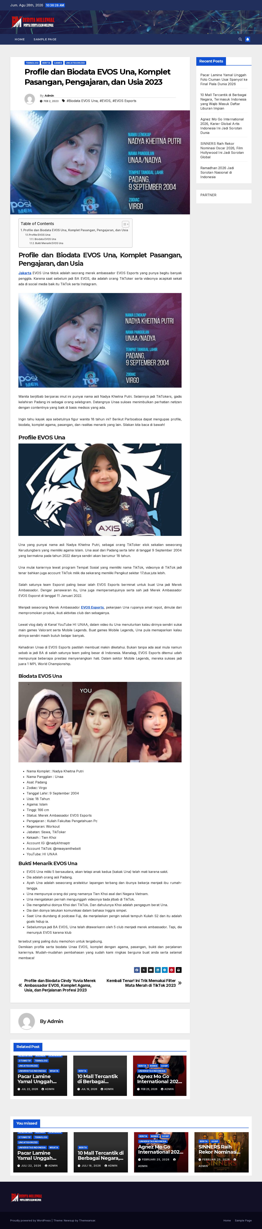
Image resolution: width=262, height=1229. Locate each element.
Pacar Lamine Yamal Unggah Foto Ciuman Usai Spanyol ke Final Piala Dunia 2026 (223, 79)
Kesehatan (25, 1055)
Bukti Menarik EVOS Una (49, 243)
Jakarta (24, 273)
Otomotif (25, 1060)
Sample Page (45, 39)
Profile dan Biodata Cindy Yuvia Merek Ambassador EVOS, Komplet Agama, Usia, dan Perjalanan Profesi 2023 (60, 985)
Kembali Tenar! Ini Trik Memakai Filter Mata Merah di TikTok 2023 (141, 983)
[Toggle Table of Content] (123, 224)
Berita (46, 63)
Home (20, 39)
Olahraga (55, 1055)
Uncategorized (75, 63)
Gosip (164, 1066)
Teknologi (32, 63)
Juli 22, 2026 (31, 1165)
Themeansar (87, 1220)
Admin (49, 95)
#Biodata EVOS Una (82, 101)
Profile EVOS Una (39, 234)
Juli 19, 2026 (92, 1165)
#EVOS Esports (124, 101)
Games (58, 63)
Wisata (54, 1071)
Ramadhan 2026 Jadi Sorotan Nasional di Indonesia (217, 172)
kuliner (40, 1055)
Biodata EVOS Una (45, 239)
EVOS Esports (92, 607)
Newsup (69, 1220)
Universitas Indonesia (32, 1071)
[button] (240, 39)
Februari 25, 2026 (156, 1159)
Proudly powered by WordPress (31, 1220)
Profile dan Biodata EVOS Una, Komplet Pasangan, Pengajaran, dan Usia (75, 230)
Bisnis (153, 1066)
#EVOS (105, 101)
